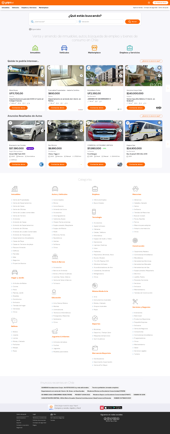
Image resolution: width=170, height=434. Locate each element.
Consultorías (138, 332)
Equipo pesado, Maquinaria (63, 225)
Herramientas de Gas (141, 267)
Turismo (137, 354)
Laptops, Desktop (100, 245)
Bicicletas (97, 329)
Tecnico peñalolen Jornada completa (105, 387)
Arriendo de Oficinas (20, 228)
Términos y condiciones (39, 418)
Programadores (139, 338)
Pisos (15, 290)
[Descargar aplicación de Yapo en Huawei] (102, 407)
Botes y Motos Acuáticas (62, 274)
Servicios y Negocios (141, 307)
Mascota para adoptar (142, 225)
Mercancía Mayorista (101, 353)
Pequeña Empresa (140, 322)
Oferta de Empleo (100, 200)
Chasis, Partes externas (61, 222)
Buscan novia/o (139, 216)
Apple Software (99, 226)
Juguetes (56, 348)
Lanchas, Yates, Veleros (61, 277)
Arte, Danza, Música (60, 303)
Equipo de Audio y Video (103, 239)
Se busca (16, 302)
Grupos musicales (100, 306)
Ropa (15, 351)
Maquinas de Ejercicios (102, 336)
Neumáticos (57, 238)
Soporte (19, 422)
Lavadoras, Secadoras (102, 271)
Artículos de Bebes (20, 283)
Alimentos (137, 200)
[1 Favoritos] (128, 123)
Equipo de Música (59, 228)
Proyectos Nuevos (19, 263)
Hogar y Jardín (17, 278)
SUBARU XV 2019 (139, 395)
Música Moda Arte (100, 291)
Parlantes (97, 251)
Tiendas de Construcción (143, 293)
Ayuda (18, 420)
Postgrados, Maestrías (61, 316)
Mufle (55, 232)
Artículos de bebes (60, 342)
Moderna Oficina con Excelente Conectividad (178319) (106, 391)
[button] (42, 75)
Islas (14, 257)
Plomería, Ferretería (141, 280)
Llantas (56, 241)
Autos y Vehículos (59, 194)
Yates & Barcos (58, 262)
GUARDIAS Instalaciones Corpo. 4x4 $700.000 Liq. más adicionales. (65, 387)
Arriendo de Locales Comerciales (25, 232)
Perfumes (16, 344)
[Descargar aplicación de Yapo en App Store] (108, 407)
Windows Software (100, 264)
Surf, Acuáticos (99, 339)
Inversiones (138, 313)
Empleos (96, 194)
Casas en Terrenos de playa (23, 244)
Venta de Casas (18, 206)
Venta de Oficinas (19, 209)
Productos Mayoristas (142, 319)
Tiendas (52, 420)
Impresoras (98, 242)
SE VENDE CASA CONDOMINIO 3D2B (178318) (56, 395)
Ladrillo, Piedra (139, 277)
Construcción (138, 246)
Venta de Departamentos (22, 203)
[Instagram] (108, 418)
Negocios (16, 260)
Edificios (16, 251)
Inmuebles (5, 8)
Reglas (35, 425)
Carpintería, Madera (141, 251)
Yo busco (56, 283)
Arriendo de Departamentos (23, 225)
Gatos (136, 206)
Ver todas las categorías (57, 418)
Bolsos (15, 332)
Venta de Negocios (141, 329)
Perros (136, 222)
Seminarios (57, 319)
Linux (95, 248)
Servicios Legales (140, 351)
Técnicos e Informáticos (62, 313)
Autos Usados (58, 200)
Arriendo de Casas (19, 222)
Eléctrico (137, 274)
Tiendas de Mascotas (142, 213)
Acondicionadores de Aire (103, 267)
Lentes (15, 338)
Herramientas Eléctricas (142, 261)
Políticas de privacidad (39, 420)
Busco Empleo (99, 203)
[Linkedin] (114, 418)
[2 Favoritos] (10, 68)
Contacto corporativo (23, 425)
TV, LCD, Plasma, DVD (101, 261)
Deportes (96, 324)
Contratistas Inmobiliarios (143, 255)
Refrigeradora (99, 274)
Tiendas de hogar (19, 305)
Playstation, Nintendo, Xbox (104, 255)
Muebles (16, 296)
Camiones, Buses (59, 219)
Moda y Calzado (19, 341)
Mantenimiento (139, 290)
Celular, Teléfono (100, 232)
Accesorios (57, 213)
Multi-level (138, 316)
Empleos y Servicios (29, 8)
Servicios (137, 283)
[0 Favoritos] (49, 68)
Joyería (15, 335)
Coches (56, 345)
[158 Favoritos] (88, 68)
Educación (56, 297)
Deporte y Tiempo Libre (102, 332)
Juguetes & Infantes (60, 336)
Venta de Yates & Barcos (62, 280)
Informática (98, 236)
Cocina (15, 286)
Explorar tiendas (138, 7)
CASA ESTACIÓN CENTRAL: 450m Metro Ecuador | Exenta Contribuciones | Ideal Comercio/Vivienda (76, 398)
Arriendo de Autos (60, 209)
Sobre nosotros (21, 418)
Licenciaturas (58, 310)
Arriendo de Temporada (21, 235)
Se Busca (56, 244)
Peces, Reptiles (139, 219)
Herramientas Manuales (142, 264)
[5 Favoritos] (128, 68)
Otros (15, 312)
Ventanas (16, 309)
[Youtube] (117, 418)
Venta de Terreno (19, 216)
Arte (95, 297)
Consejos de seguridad (150, 7)
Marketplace (43, 8)
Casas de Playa (18, 241)
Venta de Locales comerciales (24, 213)
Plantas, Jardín (18, 293)
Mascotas (137, 194)
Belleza (14, 326)
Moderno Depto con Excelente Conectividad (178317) (112, 395)
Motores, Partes (59, 235)
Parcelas (16, 254)
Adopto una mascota (142, 228)
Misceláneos (138, 258)
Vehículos (15, 8)
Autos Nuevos (58, 206)
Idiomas (56, 306)
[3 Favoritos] (49, 123)
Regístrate (19, 427)
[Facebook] (105, 418)
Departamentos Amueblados (23, 238)
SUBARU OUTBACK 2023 (122, 398)
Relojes (15, 348)
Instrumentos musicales (102, 300)
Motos (55, 203)
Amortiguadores (59, 216)
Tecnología (97, 217)
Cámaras (97, 229)
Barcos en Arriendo (60, 271)
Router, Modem (99, 258)
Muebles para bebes (60, 352)
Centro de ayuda (163, 7)
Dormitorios (17, 299)
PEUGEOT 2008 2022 (82, 395)
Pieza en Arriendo (19, 247)
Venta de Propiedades (21, 200)
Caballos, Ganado (140, 203)
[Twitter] (111, 418)
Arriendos (16, 219)
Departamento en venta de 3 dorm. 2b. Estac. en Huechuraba (62, 391)
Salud (136, 348)
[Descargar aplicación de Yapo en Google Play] (117, 407)
